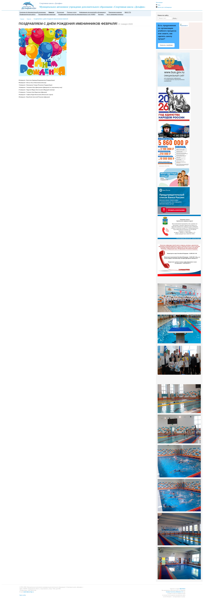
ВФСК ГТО (128, 12)
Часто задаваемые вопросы (115, 14)
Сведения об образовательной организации (33, 12)
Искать (174, 18)
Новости (51, 12)
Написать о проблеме (166, 45)
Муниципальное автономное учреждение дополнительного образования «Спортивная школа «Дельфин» (92, 6)
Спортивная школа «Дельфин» (51, 3)
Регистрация (159, 2)
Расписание (60, 12)
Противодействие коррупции (46, 14)
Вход (159, 5)
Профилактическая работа (27, 14)
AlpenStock (182, 588)
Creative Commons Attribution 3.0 (174, 592)
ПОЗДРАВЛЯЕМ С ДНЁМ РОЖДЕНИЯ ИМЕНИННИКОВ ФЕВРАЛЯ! (51, 19)
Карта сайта (23, 595)
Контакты (101, 14)
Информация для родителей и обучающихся (92, 12)
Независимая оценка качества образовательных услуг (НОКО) (76, 14)
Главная (22, 19)
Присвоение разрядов (115, 12)
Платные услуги (71, 12)
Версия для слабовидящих (165, 7)
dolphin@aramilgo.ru (28, 592)
